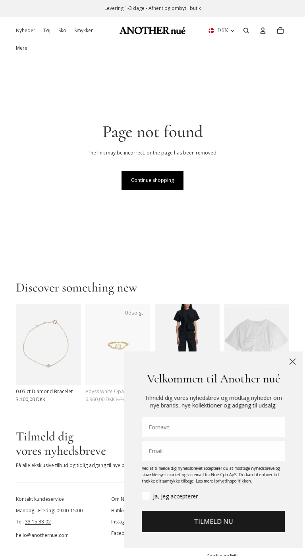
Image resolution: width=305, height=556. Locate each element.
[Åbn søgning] (246, 30)
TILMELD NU (208, 521)
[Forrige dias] (22, 344)
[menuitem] (21, 48)
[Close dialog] (287, 362)
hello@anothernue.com (42, 535)
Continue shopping (152, 180)
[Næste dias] (74, 344)
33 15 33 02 (38, 521)
